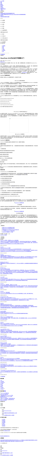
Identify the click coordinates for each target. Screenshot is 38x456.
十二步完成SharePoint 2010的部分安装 (8, 230)
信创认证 (8, 14)
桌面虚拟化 (2, 349)
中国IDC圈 (10, 441)
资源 (2, 16)
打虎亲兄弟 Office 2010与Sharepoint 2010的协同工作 (10, 229)
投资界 (17, 441)
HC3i (8, 410)
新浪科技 (1, 440)
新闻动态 (3, 420)
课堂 (5, 16)
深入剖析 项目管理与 (7, 297)
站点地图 (3, 421)
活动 (3, 51)
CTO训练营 (12, 415)
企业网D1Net (14, 441)
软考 (6, 14)
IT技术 (17, 14)
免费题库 (24, 14)
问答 (4, 16)
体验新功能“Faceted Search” (7, 323)
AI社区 (3, 49)
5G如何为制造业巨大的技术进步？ (8, 370)
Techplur (10, 410)
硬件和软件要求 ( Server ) (6, 312)
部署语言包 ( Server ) (6, 304)
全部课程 (1, 14)
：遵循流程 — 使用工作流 (8, 284)
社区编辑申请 (2, 54)
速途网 (27, 440)
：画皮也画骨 (5, 292)
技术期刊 (3, 50)
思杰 (1, 342)
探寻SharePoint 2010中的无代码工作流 (8, 228)
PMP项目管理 (20, 14)
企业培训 (1, 7)
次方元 (19, 441)
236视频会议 (6, 441)
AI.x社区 (11, 452)
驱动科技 (13, 440)
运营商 (2, 376)
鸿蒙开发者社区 (3, 8)
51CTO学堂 (4, 415)
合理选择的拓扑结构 (6, 330)
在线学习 (1, 15)
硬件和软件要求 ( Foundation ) (7, 350)
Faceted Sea (7, 329)
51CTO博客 (2, 452)
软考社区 (1, 5)
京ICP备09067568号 (7, 430)
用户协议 (3, 424)
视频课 (1, 13)
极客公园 (2, 441)
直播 (8, 16)
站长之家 (24, 440)
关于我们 (3, 419)
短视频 (8, 13)
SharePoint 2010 (24, 72)
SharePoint (2, 254)
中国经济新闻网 (31, 440)
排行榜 (6, 13)
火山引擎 (21, 441)
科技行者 (16, 440)
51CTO (3, 410)
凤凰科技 (10, 440)
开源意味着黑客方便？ (5, 255)
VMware (3, 342)
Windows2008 (6, 296)
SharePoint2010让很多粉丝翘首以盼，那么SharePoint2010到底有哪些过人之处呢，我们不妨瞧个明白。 (16, 293)
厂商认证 (14, 14)
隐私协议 (3, 425)
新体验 (4, 278)
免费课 (1, 6)
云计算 (5, 342)
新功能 (5, 329)
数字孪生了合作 (4, 262)
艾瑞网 (22, 440)
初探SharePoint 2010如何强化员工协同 (8, 227)
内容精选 (3, 45)
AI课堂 (4, 14)
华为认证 (11, 14)
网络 (4, 376)
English (3, 423)
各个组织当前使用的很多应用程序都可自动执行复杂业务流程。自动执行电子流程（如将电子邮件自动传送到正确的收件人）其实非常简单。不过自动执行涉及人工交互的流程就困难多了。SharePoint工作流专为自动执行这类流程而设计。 (18, 286)
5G (0, 376)
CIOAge (5, 410)
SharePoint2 (2, 296)
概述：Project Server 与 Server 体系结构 (10, 358)
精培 (6, 415)
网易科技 (7, 440)
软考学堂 (12, 13)
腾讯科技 (4, 440)
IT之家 (35, 440)
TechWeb (19, 440)
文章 (1, 16)
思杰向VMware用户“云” (5, 337)
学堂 (1, 3)
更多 (5, 391)
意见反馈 (3, 422)
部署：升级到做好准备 (9, 240)
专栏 (7, 16)
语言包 (5, 311)
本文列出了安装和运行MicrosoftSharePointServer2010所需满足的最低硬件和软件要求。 (14, 313)
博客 (1, 2)
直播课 (10, 13)
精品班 (1, 4)
